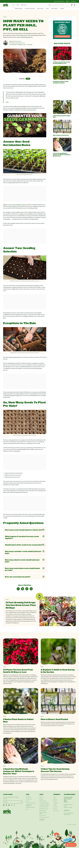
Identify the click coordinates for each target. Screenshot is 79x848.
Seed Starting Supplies (29, 805)
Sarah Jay (22, 43)
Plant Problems (54, 8)
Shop (18, 4)
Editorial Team (42, 800)
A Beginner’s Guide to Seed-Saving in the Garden (61, 82)
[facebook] (22, 588)
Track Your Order (68, 797)
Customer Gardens (43, 806)
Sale (27, 809)
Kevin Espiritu (18, 41)
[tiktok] (11, 805)
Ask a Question (67, 798)
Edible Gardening (18, 8)
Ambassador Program (44, 804)
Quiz (68, 1)
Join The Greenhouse (60, 1)
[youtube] (9, 805)
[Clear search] (67, 4)
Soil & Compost (40, 8)
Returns (66, 801)
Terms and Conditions (44, 817)
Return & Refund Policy (43, 813)
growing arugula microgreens (19, 204)
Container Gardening (30, 802)
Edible (7, 599)
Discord (55, 808)
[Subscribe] (21, 801)
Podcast (55, 800)
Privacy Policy (42, 815)
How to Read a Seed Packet (61, 135)
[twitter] (26, 588)
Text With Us (56, 810)
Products (62, 8)
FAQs (65, 800)
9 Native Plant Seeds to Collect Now (61, 116)
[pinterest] (18, 588)
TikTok (54, 804)
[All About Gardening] (5, 4)
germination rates (31, 109)
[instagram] (6, 805)
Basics (47, 8)
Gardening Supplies (30, 807)
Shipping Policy (42, 810)
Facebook (55, 806)
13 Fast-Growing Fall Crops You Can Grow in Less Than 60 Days (21, 605)
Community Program (44, 802)
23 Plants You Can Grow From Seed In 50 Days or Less (61, 62)
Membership (23, 4)
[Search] (49, 4)
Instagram (55, 802)
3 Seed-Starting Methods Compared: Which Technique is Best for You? (62, 155)
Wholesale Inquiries (43, 808)
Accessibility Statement (42, 819)
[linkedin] (31, 588)
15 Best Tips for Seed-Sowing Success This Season (55, 770)
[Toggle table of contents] (28, 79)
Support (74, 1)
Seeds (5, 16)
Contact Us (66, 810)
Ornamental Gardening (30, 8)
